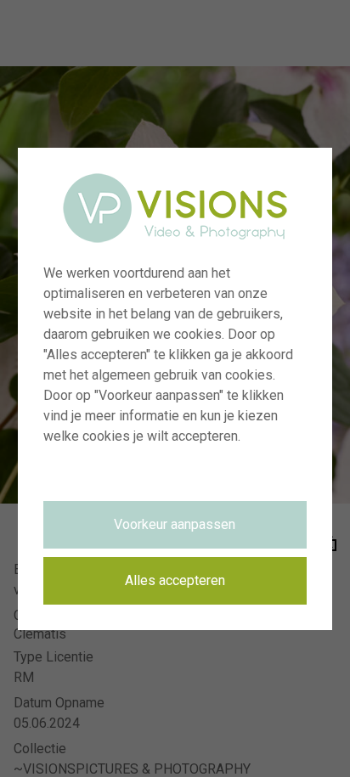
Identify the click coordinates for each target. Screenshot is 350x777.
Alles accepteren (175, 580)
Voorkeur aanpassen (174, 524)
